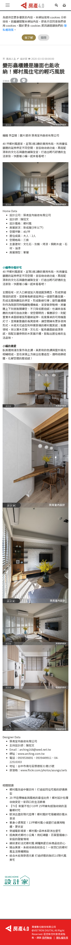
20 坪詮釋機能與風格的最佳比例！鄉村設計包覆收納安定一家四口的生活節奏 (38, 800)
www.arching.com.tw (31, 753)
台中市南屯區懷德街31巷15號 (36, 766)
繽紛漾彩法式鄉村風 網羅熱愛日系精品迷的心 (37, 843)
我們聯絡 (47, 937)
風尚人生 (11, 58)
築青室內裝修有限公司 (37, 215)
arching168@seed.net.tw (35, 749)
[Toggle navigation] (7, 5)
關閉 (43, 37)
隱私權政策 (62, 937)
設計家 (23, 58)
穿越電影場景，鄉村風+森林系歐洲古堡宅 (35, 831)
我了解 (29, 37)
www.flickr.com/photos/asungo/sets (44, 770)
